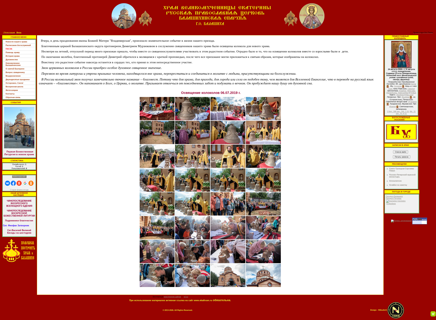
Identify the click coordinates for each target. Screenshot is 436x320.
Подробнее (391, 204)
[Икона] (401, 54)
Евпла (413, 84)
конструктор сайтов (172, 297)
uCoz (186, 297)
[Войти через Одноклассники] (31, 183)
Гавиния (411, 89)
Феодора (400, 95)
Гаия (390, 89)
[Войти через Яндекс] (19, 183)
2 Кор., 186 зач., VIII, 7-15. (398, 111)
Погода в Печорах (393, 198)
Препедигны (391, 93)
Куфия (413, 93)
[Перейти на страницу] (19, 250)
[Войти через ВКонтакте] (7, 183)
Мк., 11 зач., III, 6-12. (406, 112)
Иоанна (392, 106)
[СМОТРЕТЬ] (401, 132)
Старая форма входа (19, 190)
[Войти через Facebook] (13, 183)
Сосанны (398, 86)
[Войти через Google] (25, 183)
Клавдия (402, 91)
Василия (409, 95)
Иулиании (412, 102)
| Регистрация (9, 32)
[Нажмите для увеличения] (157, 108)
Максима (411, 91)
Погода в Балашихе (394, 196)
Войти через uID (19, 176)
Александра (403, 93)
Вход (19, 32)
